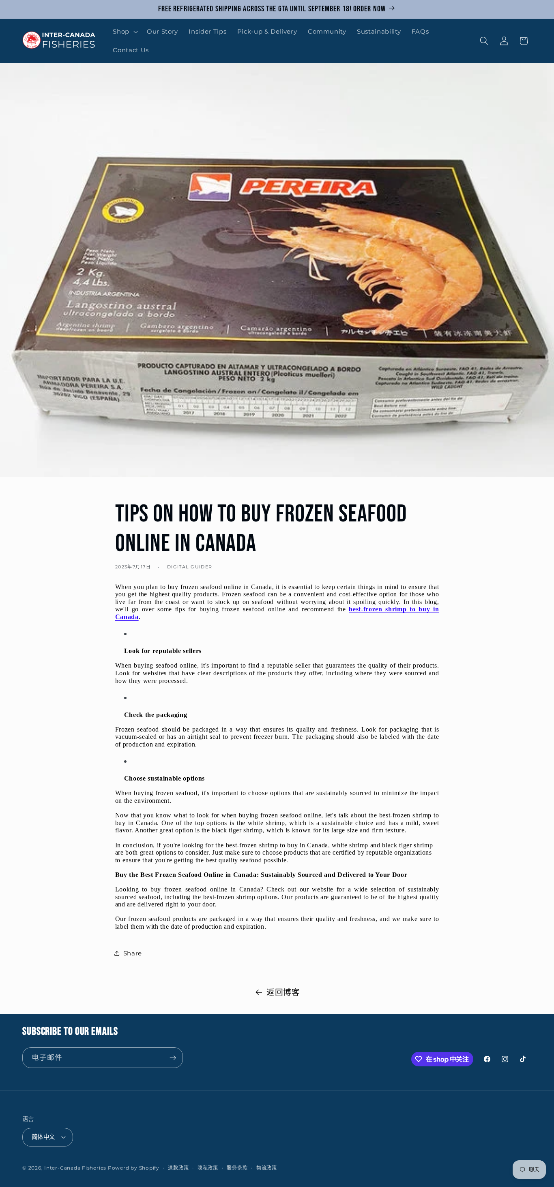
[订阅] (173, 1057)
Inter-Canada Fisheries (75, 1168)
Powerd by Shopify (133, 1168)
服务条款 (237, 1168)
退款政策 (178, 1168)
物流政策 (266, 1168)
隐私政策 (208, 1168)
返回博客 (283, 992)
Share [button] (132, 953)
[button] (124, 31)
